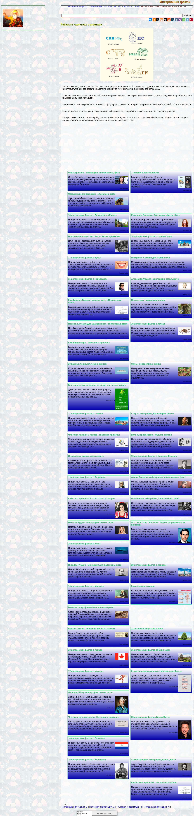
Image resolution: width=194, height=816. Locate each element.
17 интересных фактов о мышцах (86, 671)
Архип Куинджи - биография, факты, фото (153, 759)
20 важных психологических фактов (87, 364)
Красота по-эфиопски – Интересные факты (154, 782)
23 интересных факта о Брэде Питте (150, 717)
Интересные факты (177, 2)
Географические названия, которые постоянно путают (97, 385)
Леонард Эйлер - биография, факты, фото (90, 692)
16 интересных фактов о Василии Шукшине (154, 456)
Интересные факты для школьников (150, 258)
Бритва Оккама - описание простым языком (91, 629)
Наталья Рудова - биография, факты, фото (90, 522)
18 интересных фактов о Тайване (149, 565)
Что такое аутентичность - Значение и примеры (93, 717)
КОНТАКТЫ (114, 7)
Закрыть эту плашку (104, 813)
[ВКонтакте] (150, 19)
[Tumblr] (176, 19)
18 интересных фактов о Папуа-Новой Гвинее (92, 215)
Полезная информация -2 (102, 807)
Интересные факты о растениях (148, 300)
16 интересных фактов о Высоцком (87, 759)
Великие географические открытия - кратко (91, 607)
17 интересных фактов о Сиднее (85, 413)
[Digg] (165, 19)
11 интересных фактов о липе (147, 629)
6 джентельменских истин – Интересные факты (156, 671)
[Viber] (180, 19)
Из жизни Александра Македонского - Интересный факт (97, 324)
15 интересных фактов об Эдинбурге (150, 650)
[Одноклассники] (154, 19)
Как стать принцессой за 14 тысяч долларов (91, 498)
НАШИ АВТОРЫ (130, 7)
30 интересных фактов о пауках (148, 324)
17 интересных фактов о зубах (84, 258)
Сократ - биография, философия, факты (152, 413)
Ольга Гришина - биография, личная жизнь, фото (94, 173)
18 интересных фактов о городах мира (151, 236)
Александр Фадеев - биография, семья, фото (155, 279)
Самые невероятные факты (146, 364)
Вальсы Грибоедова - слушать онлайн (151, 435)
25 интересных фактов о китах (84, 544)
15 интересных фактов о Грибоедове (87, 279)
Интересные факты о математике (86, 456)
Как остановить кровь (143, 586)
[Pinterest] (191, 19)
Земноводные (98, 7)
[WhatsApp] (183, 19)
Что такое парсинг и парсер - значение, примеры (94, 435)
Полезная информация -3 (129, 807)
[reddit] (169, 19)
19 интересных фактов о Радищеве (87, 477)
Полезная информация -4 (156, 807)
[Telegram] (187, 19)
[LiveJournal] (172, 19)
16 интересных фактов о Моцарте (86, 586)
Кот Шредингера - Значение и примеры (89, 343)
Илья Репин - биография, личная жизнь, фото (155, 498)
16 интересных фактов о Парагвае (86, 738)
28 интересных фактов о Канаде (85, 650)
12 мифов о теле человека (145, 173)
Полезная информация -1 (74, 807)
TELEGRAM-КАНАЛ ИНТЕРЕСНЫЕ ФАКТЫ (163, 7)
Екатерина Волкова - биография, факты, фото (155, 215)
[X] (157, 19)
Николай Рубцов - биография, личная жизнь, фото (94, 565)
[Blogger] (161, 19)
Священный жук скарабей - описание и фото (91, 194)
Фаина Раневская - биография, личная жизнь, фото (158, 477)
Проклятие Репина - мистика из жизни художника (94, 236)
